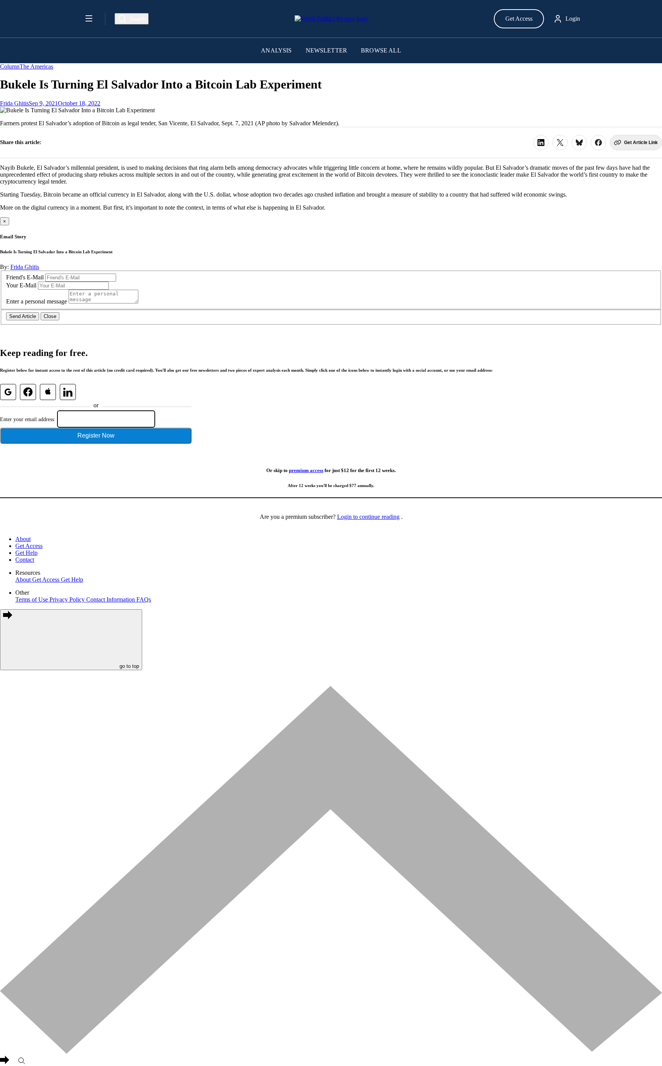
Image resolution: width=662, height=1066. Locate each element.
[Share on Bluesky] (579, 142)
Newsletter (326, 50)
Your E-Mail (21, 285)
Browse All (381, 50)
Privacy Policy (67, 599)
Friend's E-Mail (25, 277)
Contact (24, 559)
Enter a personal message (36, 301)
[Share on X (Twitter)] (560, 142)
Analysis (276, 50)
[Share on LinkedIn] (541, 142)
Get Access (519, 18)
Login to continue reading (368, 516)
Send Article (22, 316)
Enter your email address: (28, 419)
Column (10, 66)
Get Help (26, 552)
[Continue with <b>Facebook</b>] (28, 392)
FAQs (143, 599)
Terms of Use (32, 599)
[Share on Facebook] (598, 142)
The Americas (36, 66)
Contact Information (111, 599)
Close (50, 316)
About (23, 539)
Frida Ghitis (14, 103)
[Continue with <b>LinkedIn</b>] (68, 392)
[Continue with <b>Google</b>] (8, 392)
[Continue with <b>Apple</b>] (48, 392)
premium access (306, 470)
